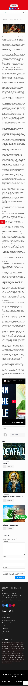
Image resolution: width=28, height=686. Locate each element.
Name (4, 556)
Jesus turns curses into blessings (10, 525)
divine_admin (13, 19)
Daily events (5, 628)
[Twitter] (10, 8)
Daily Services (6, 614)
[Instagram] (15, 8)
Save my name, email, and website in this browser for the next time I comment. (13, 574)
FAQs (3, 634)
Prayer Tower (6, 617)
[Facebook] (12, 8)
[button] (24, 12)
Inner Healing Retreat (8, 620)
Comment (5, 541)
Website (5, 567)
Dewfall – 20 (6, 463)
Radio (3, 625)
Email (4, 562)
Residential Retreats (8, 623)
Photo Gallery (6, 631)
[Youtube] (18, 8)
